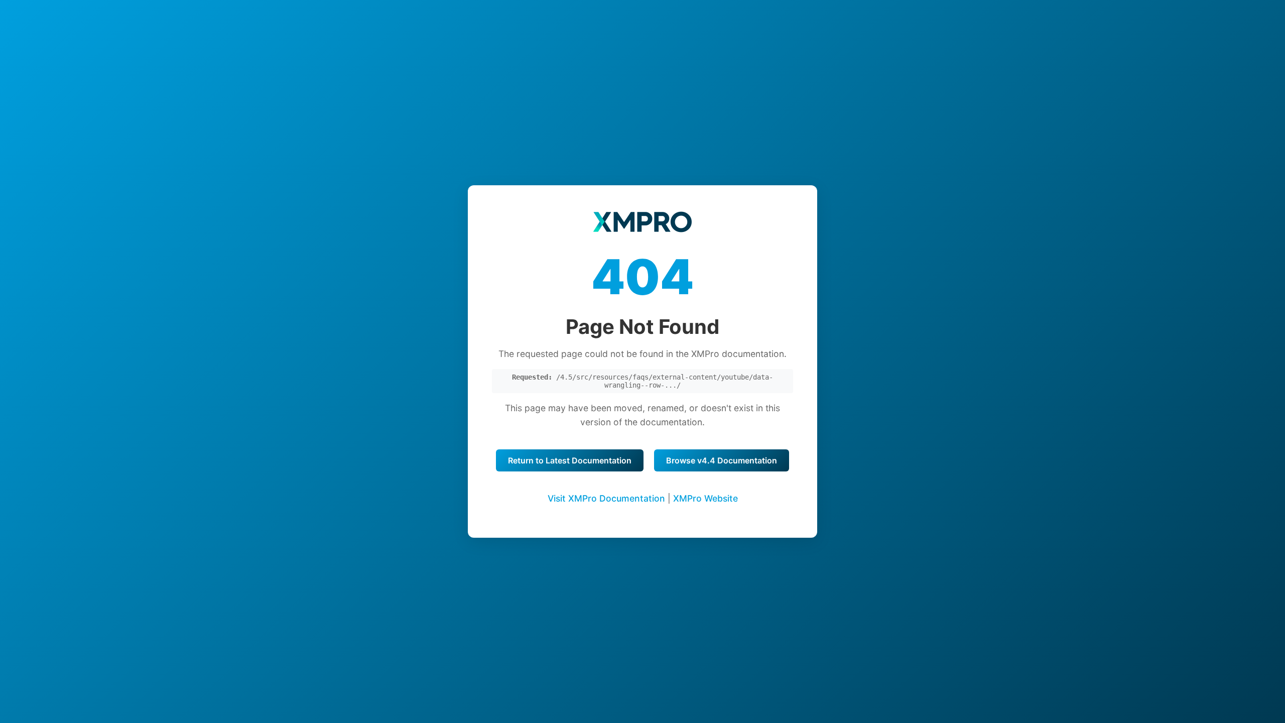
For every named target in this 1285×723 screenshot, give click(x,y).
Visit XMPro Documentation (606, 498)
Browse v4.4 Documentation (721, 460)
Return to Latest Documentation (569, 460)
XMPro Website (705, 498)
